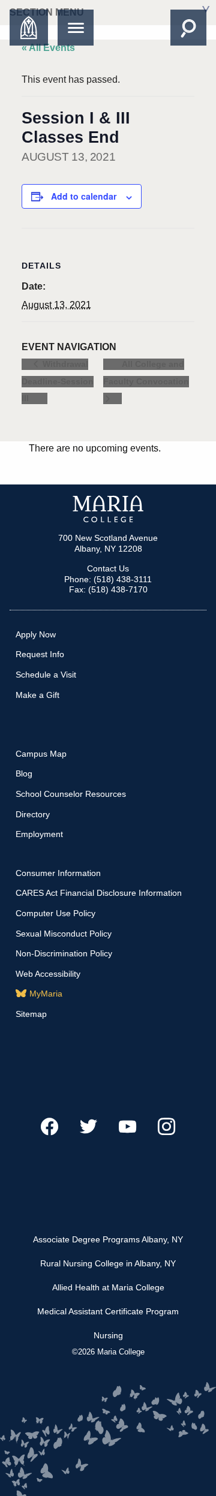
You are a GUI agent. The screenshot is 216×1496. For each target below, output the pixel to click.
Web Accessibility (48, 974)
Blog (24, 773)
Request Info (40, 654)
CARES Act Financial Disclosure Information (99, 893)
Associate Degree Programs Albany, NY (108, 1239)
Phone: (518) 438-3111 (108, 579)
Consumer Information (58, 873)
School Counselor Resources (71, 794)
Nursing (108, 1335)
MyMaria (45, 993)
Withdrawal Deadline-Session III (58, 381)
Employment (39, 834)
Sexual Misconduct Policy (64, 933)
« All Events (48, 48)
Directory (33, 814)
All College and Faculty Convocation (146, 373)
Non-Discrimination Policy (64, 953)
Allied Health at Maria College (108, 1287)
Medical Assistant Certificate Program (108, 1311)
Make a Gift (37, 695)
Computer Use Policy (55, 913)
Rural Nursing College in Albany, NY (108, 1263)
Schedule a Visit (46, 674)
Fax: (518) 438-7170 (108, 589)
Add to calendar (83, 196)
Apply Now (36, 634)
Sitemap (31, 1014)
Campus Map (41, 753)
